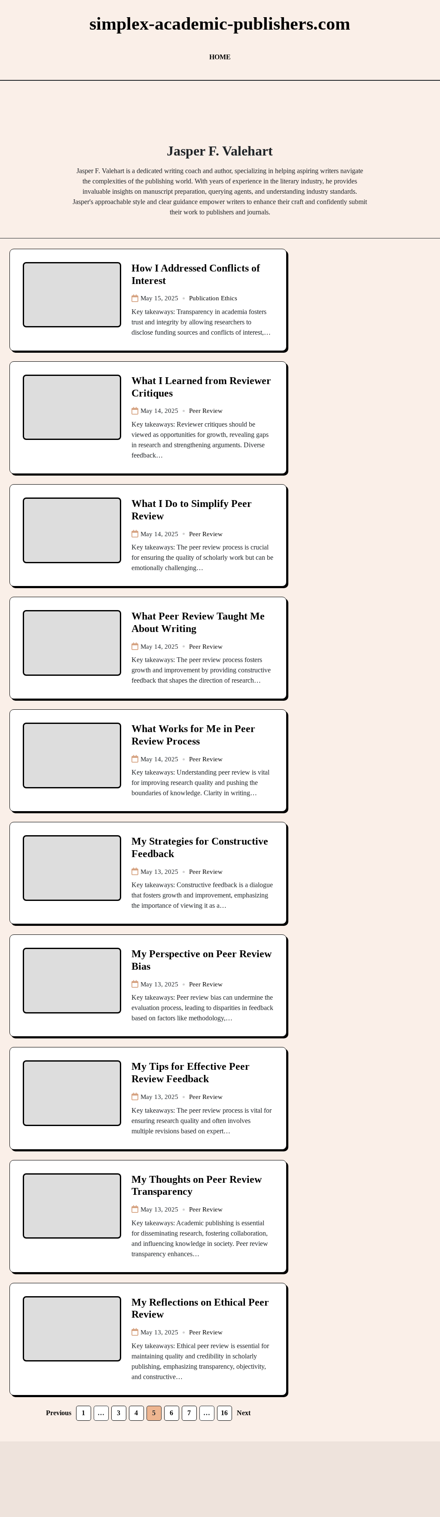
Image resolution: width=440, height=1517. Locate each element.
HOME (220, 57)
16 (224, 1412)
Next (244, 1412)
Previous (58, 1412)
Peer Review (206, 410)
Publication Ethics (213, 298)
